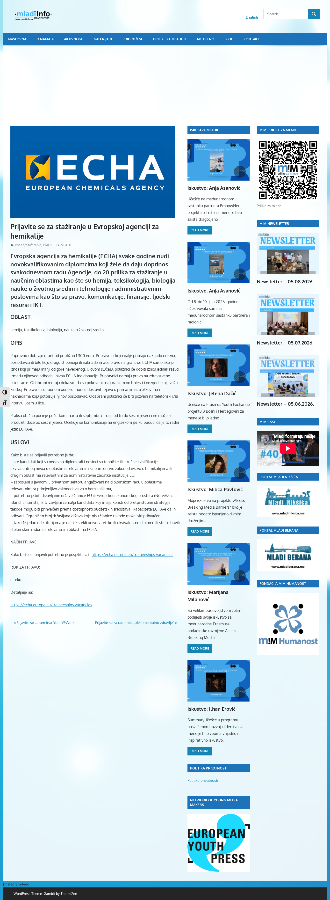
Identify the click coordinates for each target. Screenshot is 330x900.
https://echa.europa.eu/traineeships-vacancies (132, 554)
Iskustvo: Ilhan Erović (211, 709)
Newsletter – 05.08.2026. (285, 281)
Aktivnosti (74, 39)
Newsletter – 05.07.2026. (285, 342)
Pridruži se (132, 39)
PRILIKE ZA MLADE (168, 39)
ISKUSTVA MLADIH (204, 130)
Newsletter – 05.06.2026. (285, 404)
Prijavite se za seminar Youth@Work (45, 622)
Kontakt (251, 39)
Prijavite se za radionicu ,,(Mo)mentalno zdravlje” (134, 622)
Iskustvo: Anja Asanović (213, 188)
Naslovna (17, 39)
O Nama (43, 39)
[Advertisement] (169, 90)
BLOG (228, 39)
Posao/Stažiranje (28, 245)
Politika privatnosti (202, 780)
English (252, 17)
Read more (200, 230)
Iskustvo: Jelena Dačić (212, 393)
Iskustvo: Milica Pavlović (215, 489)
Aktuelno (205, 39)
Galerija (101, 39)
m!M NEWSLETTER (274, 223)
